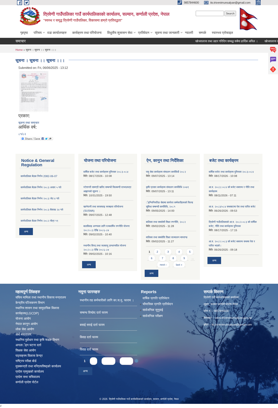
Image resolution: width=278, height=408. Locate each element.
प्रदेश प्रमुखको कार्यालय (30, 371)
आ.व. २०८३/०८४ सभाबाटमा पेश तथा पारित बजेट (232, 206)
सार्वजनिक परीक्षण (153, 316)
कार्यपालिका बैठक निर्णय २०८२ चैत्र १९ (39, 220)
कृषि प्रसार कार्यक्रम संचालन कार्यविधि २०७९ (167, 187)
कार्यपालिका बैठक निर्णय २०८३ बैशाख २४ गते (42, 209)
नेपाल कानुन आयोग (27, 324)
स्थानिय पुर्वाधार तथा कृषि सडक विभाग (37, 340)
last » (179, 264)
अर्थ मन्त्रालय (23, 334)
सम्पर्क (202, 33)
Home (19, 49)
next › (163, 264)
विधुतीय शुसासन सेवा (119, 33)
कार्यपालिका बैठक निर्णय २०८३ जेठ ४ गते (40, 198)
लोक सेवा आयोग (25, 329)
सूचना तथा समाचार (28, 122)
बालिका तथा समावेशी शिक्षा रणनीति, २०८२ (166, 221)
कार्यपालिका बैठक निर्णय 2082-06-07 (39, 176)
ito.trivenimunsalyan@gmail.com (232, 324)
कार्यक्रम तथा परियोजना (87, 33)
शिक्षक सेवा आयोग (26, 350)
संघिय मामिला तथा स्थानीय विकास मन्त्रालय (41, 297)
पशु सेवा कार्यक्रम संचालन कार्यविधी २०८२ (166, 171)
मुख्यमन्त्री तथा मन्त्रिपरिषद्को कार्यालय (38, 366)
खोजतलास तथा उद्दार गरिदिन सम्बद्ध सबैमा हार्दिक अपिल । (219, 41)
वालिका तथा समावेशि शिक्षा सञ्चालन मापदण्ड (166, 237)
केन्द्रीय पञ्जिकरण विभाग (30, 303)
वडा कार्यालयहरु (57, 33)
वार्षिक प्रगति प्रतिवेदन (156, 298)
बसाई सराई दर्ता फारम (92, 325)
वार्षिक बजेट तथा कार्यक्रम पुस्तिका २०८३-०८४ (105, 171)
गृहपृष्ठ (24, 33)
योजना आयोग (23, 318)
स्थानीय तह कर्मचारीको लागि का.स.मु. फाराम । (107, 300)
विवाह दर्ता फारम (89, 337)
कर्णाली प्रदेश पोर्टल (27, 382)
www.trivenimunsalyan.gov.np (233, 317)
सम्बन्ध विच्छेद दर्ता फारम (94, 312)
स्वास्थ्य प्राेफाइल (222, 33)
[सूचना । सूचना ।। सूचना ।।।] (33, 91)
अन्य (26, 231)
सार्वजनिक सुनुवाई (153, 310)
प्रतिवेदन (143, 33)
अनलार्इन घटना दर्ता (28, 345)
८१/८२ (22, 134)
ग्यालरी (189, 33)
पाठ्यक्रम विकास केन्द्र (29, 355)
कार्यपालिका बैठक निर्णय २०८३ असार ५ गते (41, 187)
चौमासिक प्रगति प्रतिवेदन (158, 304)
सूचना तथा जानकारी (167, 33)
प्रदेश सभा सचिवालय (28, 377)
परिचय (38, 33)
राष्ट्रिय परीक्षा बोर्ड (26, 361)
